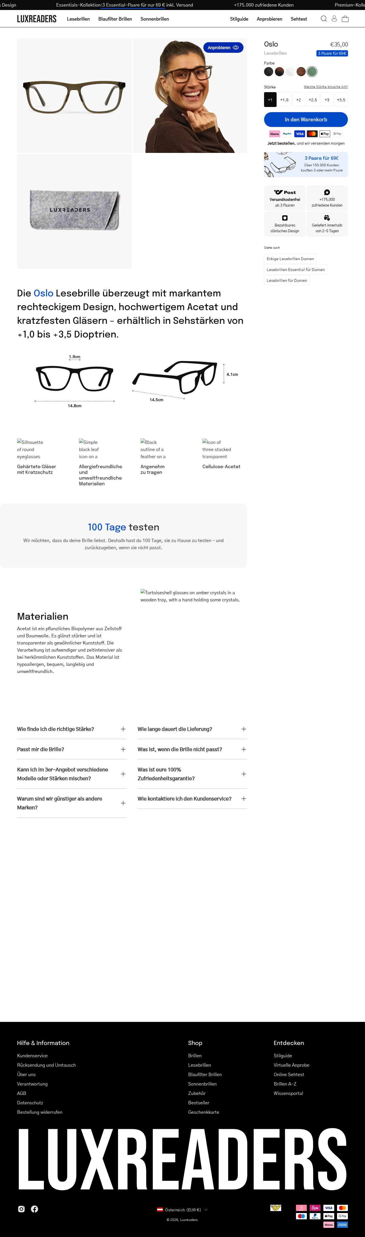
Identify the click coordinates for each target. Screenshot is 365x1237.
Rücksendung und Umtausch (46, 1065)
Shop (195, 1042)
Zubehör (197, 1093)
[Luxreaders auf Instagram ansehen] (21, 1209)
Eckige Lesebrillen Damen (290, 258)
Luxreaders (189, 1219)
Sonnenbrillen (202, 1083)
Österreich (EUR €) (183, 1209)
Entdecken (289, 1042)
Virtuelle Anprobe (291, 1065)
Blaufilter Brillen (205, 1074)
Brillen (195, 1055)
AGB (21, 1093)
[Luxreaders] (37, 19)
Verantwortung (32, 1083)
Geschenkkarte (203, 1112)
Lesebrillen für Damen (287, 280)
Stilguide (283, 1055)
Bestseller (198, 1102)
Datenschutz (30, 1102)
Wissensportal (288, 1093)
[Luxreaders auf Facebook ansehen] (34, 1209)
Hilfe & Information (43, 1042)
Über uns (26, 1074)
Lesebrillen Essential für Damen (296, 269)
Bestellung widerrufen (39, 1112)
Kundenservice (32, 1055)
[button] (324, 18)
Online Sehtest (289, 1074)
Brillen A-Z (285, 1083)
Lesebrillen (199, 1065)
